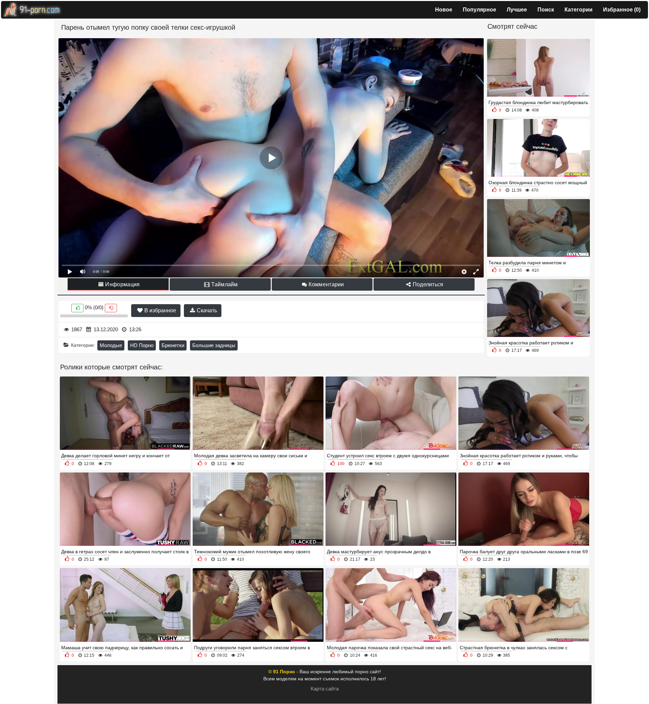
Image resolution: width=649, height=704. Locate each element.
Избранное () (622, 10)
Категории (578, 10)
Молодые (111, 345)
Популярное (479, 10)
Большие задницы (213, 345)
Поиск (545, 10)
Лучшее (517, 10)
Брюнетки (173, 345)
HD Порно (141, 345)
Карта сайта (325, 688)
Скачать (206, 310)
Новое (443, 10)
